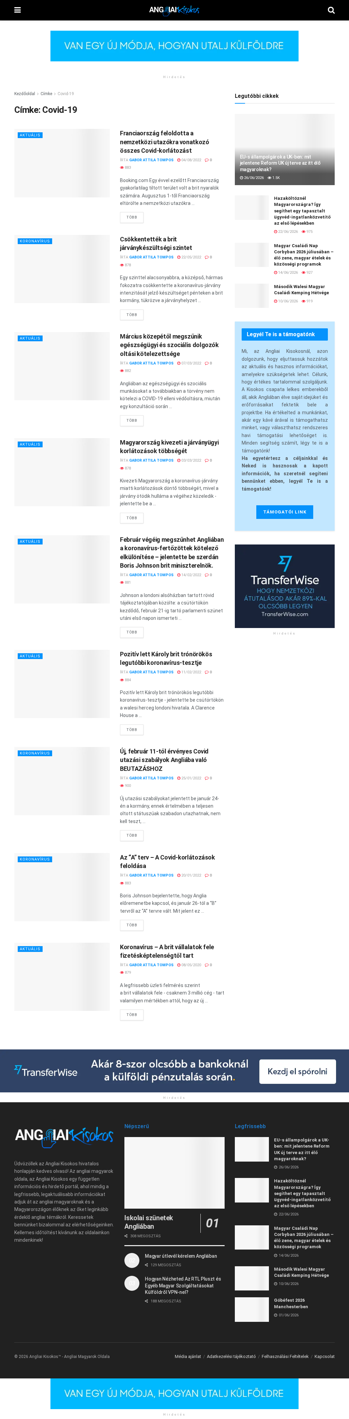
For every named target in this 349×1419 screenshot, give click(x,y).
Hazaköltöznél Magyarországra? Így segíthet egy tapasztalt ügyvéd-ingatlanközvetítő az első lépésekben (302, 211)
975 (309, 231)
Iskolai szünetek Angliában (148, 1222)
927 (309, 272)
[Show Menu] (17, 10)
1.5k (275, 178)
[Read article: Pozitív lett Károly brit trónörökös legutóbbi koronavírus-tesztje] (62, 684)
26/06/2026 (253, 178)
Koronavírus (35, 241)
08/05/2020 (190, 965)
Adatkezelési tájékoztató (231, 1356)
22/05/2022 (190, 257)
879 (127, 972)
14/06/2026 (287, 272)
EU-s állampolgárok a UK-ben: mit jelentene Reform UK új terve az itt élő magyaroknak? (280, 163)
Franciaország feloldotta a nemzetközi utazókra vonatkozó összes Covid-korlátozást (164, 142)
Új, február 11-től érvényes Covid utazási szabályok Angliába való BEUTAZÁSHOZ (164, 760)
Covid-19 (66, 93)
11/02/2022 (190, 672)
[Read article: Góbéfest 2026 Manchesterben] (252, 1309)
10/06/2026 (287, 301)
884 (127, 680)
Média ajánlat (188, 1356)
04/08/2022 (190, 160)
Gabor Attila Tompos (151, 160)
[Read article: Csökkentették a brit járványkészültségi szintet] (62, 269)
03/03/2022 (190, 460)
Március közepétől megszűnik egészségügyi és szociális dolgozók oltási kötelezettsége (169, 345)
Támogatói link (284, 511)
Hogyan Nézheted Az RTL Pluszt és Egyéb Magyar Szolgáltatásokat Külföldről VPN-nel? (183, 1285)
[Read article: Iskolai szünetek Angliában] (174, 1173)
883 (127, 167)
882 (127, 371)
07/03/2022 (190, 363)
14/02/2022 (190, 575)
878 (127, 265)
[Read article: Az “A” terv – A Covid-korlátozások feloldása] (62, 887)
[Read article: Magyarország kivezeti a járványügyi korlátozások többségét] (62, 472)
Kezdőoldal (24, 93)
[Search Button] (331, 10)
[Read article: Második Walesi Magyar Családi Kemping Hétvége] (252, 296)
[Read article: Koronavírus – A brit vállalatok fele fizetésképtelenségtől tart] (62, 977)
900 (127, 785)
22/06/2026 (287, 231)
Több (134, 216)
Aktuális (30, 135)
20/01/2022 (190, 875)
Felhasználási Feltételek (285, 1356)
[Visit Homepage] (174, 10)
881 (127, 582)
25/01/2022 (190, 778)
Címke (46, 93)
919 (309, 301)
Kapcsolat (325, 1356)
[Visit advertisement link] (174, 51)
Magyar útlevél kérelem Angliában (181, 1256)
